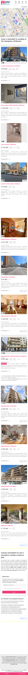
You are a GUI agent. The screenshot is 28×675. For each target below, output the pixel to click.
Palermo (2, 602)
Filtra (7, 673)
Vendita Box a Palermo (8, 277)
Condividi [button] (24, 6)
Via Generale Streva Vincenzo (14, 607)
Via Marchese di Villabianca (16, 611)
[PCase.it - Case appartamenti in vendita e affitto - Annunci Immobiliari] (6, 3)
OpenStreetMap (17, 36)
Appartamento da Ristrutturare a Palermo (14, 356)
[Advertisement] (14, 208)
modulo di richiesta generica (13, 378)
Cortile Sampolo (4, 605)
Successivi (22, 545)
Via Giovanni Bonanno (5, 609)
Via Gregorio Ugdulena (22, 609)
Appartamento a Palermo (8, 239)
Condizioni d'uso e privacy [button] (18, 671)
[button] (16, 2)
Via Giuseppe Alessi (13, 609)
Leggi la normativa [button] (19, 588)
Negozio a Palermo (7, 525)
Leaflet (9, 36)
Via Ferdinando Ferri (4, 607)
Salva (14, 592)
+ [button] (1, 10)
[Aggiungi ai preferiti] (9, 80)
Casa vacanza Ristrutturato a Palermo (12, 105)
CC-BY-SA (26, 36)
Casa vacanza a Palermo (8, 144)
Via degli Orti (10, 605)
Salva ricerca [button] (22, 673)
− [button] (1, 11)
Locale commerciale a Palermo (10, 66)
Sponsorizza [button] (4, 80)
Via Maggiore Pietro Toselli (6, 611)
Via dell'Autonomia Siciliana (18, 605)
